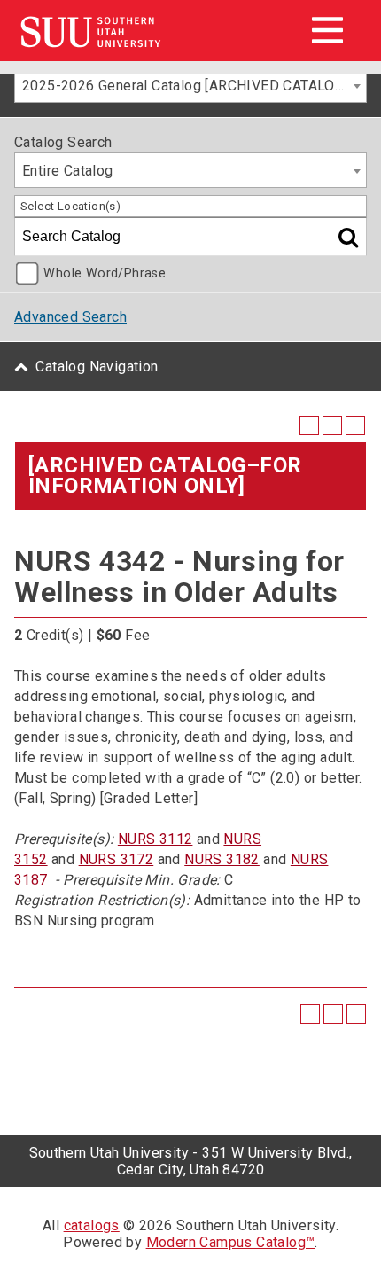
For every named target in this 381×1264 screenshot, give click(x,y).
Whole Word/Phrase (104, 273)
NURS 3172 (116, 859)
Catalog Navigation (96, 366)
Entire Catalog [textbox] (67, 170)
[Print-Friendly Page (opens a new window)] (332, 425)
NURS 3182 (222, 859)
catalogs (92, 1225)
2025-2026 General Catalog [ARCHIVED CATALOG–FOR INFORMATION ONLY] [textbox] (194, 85)
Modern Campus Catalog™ (230, 1242)
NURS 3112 (155, 839)
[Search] (348, 236)
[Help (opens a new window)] (355, 425)
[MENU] (327, 30)
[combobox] (190, 85)
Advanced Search (70, 316)
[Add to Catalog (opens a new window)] (309, 425)
